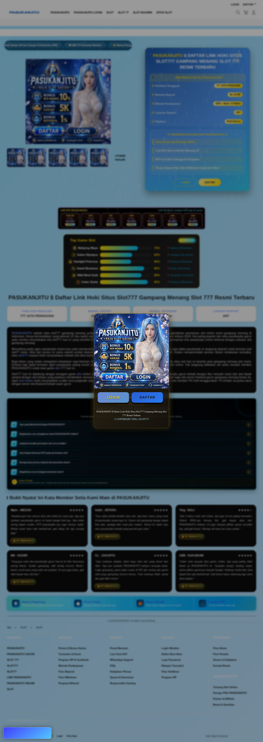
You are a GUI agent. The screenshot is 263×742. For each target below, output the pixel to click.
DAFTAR (147, 397)
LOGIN (113, 397)
